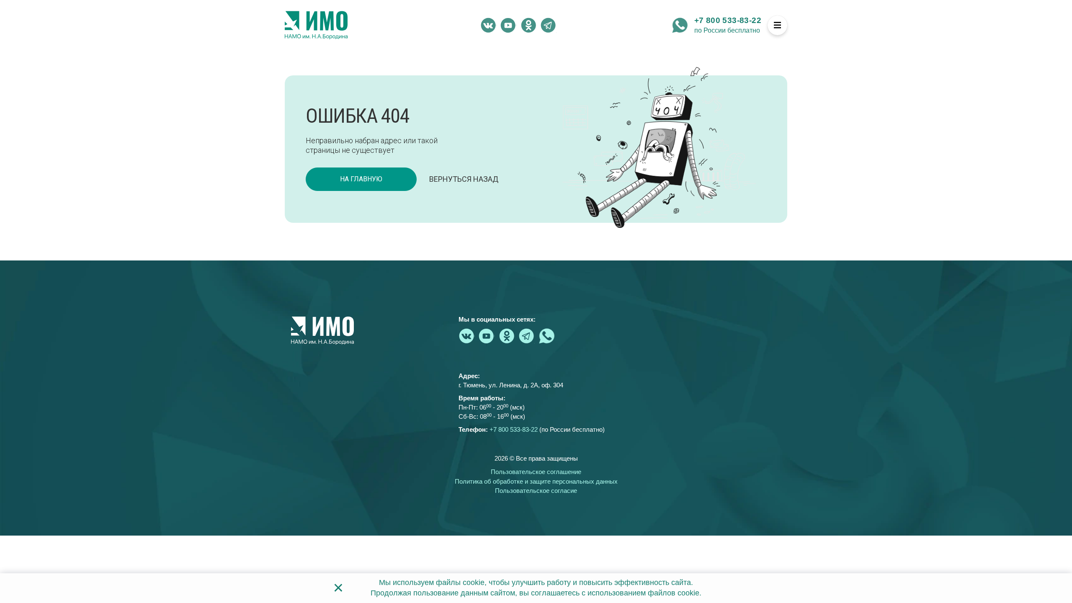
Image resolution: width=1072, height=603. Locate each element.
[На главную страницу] (316, 25)
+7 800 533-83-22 (727, 20)
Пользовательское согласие (536, 490)
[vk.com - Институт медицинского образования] (488, 25)
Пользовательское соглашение (536, 471)
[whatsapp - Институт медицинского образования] (680, 25)
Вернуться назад (463, 179)
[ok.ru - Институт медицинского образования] (528, 25)
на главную (361, 179)
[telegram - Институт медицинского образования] (549, 25)
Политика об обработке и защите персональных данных (536, 481)
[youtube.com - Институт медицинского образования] (508, 25)
